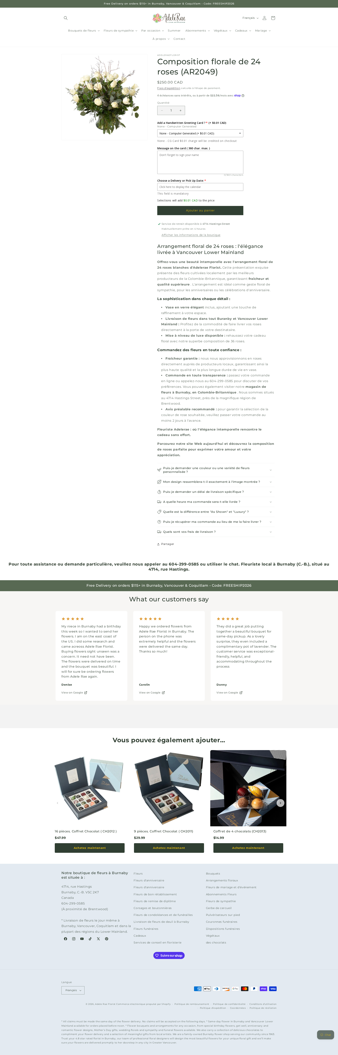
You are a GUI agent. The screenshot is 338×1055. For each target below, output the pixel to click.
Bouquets (213, 873)
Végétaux (213, 935)
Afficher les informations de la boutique (191, 235)
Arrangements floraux (222, 880)
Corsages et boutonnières (153, 908)
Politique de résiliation (263, 1008)
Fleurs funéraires (146, 929)
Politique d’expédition (213, 1008)
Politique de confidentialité (229, 1004)
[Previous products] (57, 803)
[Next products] (280, 803)
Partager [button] (167, 544)
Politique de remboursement (191, 1004)
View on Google (72, 692)
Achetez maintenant (90, 848)
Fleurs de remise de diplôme (155, 901)
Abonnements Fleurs (221, 894)
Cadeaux (140, 935)
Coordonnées (238, 1008)
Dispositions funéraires (223, 929)
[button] (65, 18)
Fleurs (138, 873)
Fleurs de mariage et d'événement (231, 887)
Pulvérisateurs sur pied (223, 915)
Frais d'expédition (168, 88)
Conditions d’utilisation (263, 1004)
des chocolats (216, 942)
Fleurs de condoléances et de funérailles (163, 915)
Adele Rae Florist (105, 1004)
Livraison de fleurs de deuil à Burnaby (161, 922)
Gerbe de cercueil (219, 908)
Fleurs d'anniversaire (149, 880)
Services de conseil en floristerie (157, 942)
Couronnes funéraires (221, 922)
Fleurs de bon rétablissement (155, 894)
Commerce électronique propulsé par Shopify (143, 1004)
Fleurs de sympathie (221, 901)
